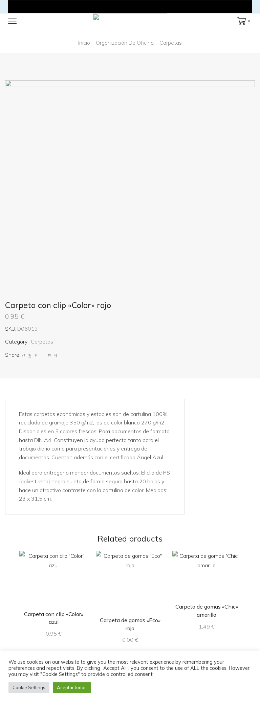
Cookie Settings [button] (29, 687)
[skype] (54, 355)
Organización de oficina (125, 42)
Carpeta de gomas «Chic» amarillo (206, 610)
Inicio (84, 42)
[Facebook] (30, 355)
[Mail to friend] (42, 355)
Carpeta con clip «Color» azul (53, 618)
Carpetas (170, 42)
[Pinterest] (36, 355)
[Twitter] (23, 355)
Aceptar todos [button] (72, 687)
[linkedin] (49, 355)
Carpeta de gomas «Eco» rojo (130, 624)
